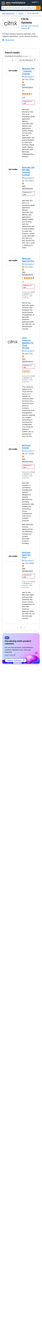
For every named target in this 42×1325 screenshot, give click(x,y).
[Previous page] (9, 60)
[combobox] (18, 8)
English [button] (34, 2)
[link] (33, 13)
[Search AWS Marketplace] (38, 8)
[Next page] (15, 60)
